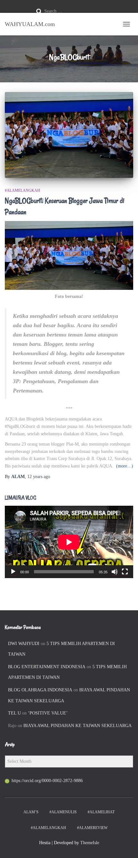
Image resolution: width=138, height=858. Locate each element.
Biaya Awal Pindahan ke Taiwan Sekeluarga (77, 725)
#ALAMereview (92, 828)
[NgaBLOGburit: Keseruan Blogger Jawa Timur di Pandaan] (69, 135)
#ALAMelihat (101, 812)
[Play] (13, 571)
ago (38, 476)
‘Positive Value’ (48, 713)
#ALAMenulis (63, 812)
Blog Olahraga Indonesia (40, 689)
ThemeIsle (89, 842)
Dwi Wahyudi (23, 643)
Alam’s (31, 812)
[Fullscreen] (125, 571)
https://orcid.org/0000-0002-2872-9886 (47, 780)
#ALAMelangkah (22, 190)
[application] (69, 542)
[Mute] (114, 571)
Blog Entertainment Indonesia (46, 666)
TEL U (14, 713)
